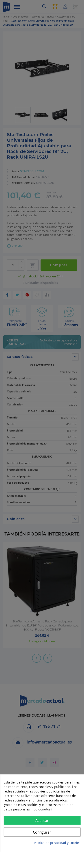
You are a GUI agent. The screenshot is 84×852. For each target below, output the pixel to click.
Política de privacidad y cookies (57, 843)
